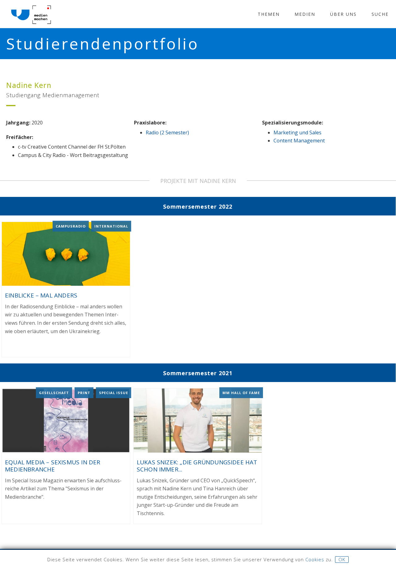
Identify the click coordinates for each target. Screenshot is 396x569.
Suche (380, 14)
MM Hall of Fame (241, 392)
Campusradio (71, 226)
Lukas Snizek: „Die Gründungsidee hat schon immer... (197, 465)
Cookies (314, 559)
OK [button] (341, 559)
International (111, 226)
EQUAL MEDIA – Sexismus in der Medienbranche (52, 465)
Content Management (299, 140)
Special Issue (113, 392)
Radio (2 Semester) (167, 132)
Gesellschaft (54, 392)
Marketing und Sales (297, 132)
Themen (269, 14)
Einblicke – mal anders (41, 295)
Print (84, 392)
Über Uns (343, 14)
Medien (305, 14)
